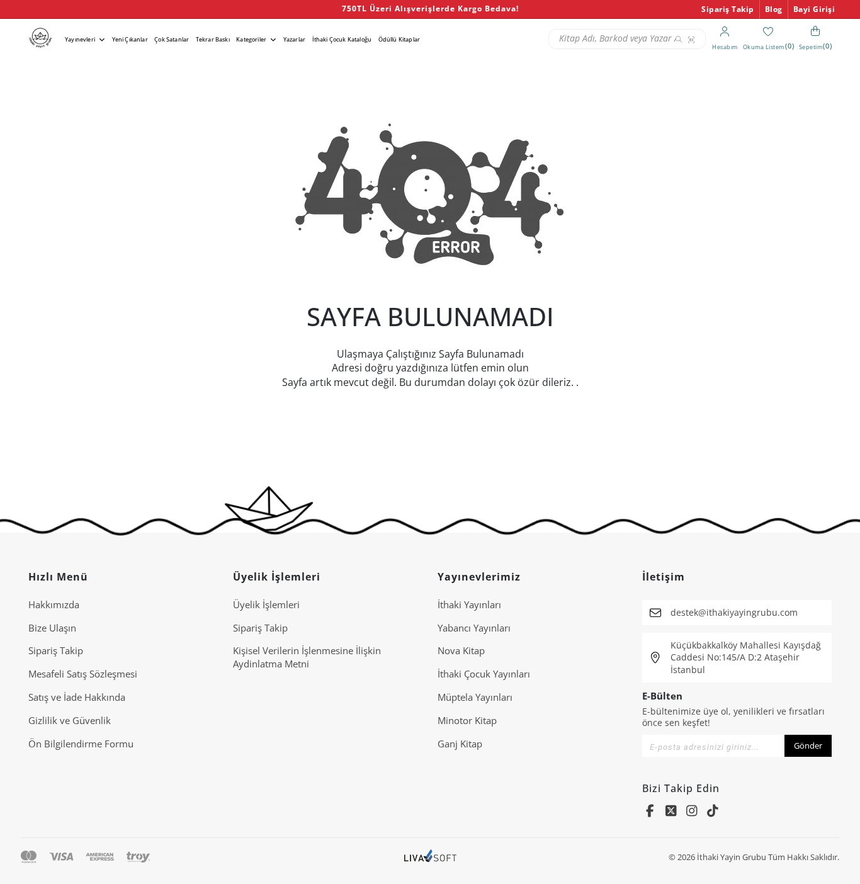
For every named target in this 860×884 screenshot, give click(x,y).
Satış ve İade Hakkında (76, 697)
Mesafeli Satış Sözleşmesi (82, 673)
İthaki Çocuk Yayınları (484, 673)
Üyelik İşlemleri (266, 604)
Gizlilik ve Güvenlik (69, 720)
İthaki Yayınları (469, 604)
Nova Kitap (461, 650)
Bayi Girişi (814, 9)
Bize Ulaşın (52, 627)
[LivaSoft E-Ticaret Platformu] (430, 857)
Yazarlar (294, 39)
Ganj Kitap (460, 743)
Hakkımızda (53, 604)
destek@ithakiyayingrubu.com (734, 612)
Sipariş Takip (727, 9)
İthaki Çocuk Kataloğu (341, 39)
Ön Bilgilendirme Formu (80, 743)
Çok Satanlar (171, 39)
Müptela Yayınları (475, 697)
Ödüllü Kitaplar (399, 39)
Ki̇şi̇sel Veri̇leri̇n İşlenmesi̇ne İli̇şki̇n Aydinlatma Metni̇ (307, 657)
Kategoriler (251, 39)
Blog (774, 9)
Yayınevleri (80, 39)
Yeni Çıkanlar (130, 39)
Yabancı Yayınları (474, 627)
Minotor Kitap (467, 720)
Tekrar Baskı (213, 39)
